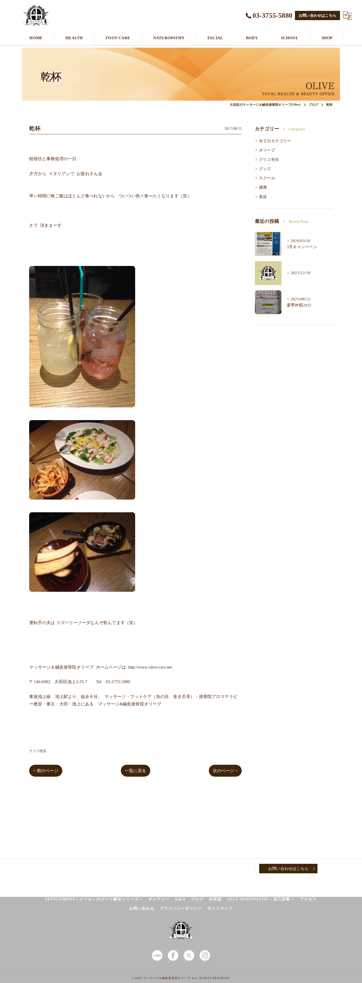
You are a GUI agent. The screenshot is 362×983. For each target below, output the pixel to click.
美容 (263, 197)
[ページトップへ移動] (330, 868)
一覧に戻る (135, 770)
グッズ (265, 169)
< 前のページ (45, 770)
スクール (267, 178)
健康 (263, 187)
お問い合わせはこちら (317, 15)
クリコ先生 (38, 751)
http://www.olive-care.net (150, 667)
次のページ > (225, 770)
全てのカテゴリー (275, 141)
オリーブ (267, 150)
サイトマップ (220, 908)
